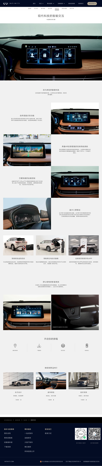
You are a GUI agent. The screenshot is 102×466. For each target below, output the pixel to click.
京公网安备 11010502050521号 (52, 461)
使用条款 (91, 461)
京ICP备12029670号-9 (73, 461)
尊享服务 (49, 3)
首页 (34, 3)
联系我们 (81, 3)
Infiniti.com (9, 461)
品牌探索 (60, 3)
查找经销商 (71, 3)
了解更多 (17, 399)
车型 (40, 3)
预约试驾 (91, 3)
